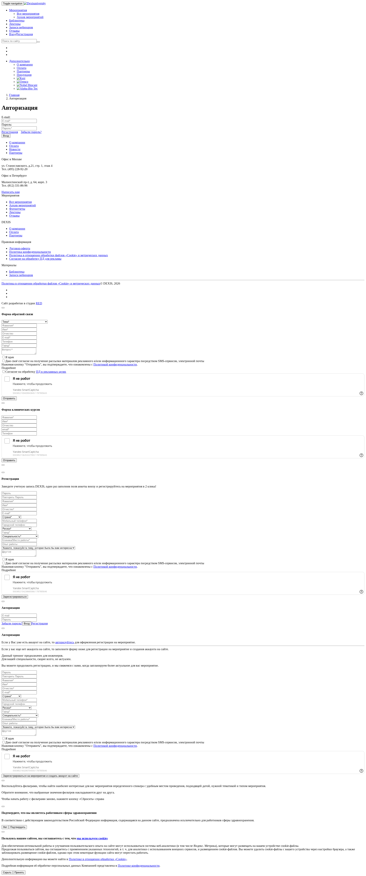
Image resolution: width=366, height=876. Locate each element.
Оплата (21, 68)
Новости (14, 149)
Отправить (9, 398)
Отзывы (14, 30)
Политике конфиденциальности (139, 865)
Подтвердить (17, 827)
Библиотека (16, 20)
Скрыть (7, 872)
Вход (12, 34)
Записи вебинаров (21, 27)
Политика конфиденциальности (30, 251)
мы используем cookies (92, 838)
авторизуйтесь (64, 642)
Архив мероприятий (30, 17)
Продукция (24, 74)
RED (39, 303)
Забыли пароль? (31, 132)
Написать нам (11, 192)
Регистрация (24, 34)
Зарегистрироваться (14, 596)
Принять (19, 872)
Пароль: (7, 124)
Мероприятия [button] (18, 10)
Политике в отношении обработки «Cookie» (98, 859)
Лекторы (15, 24)
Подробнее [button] (9, 367)
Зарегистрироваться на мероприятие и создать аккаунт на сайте (40, 775)
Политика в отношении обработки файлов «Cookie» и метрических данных (58, 255)
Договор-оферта (19, 248)
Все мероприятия (28, 13)
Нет (5, 827)
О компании (25, 64)
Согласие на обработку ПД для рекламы (35, 258)
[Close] (3, 307)
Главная (14, 95)
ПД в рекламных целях (51, 371)
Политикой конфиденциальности (115, 364)
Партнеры (23, 71)
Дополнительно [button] (19, 61)
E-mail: (6, 117)
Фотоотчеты (17, 208)
